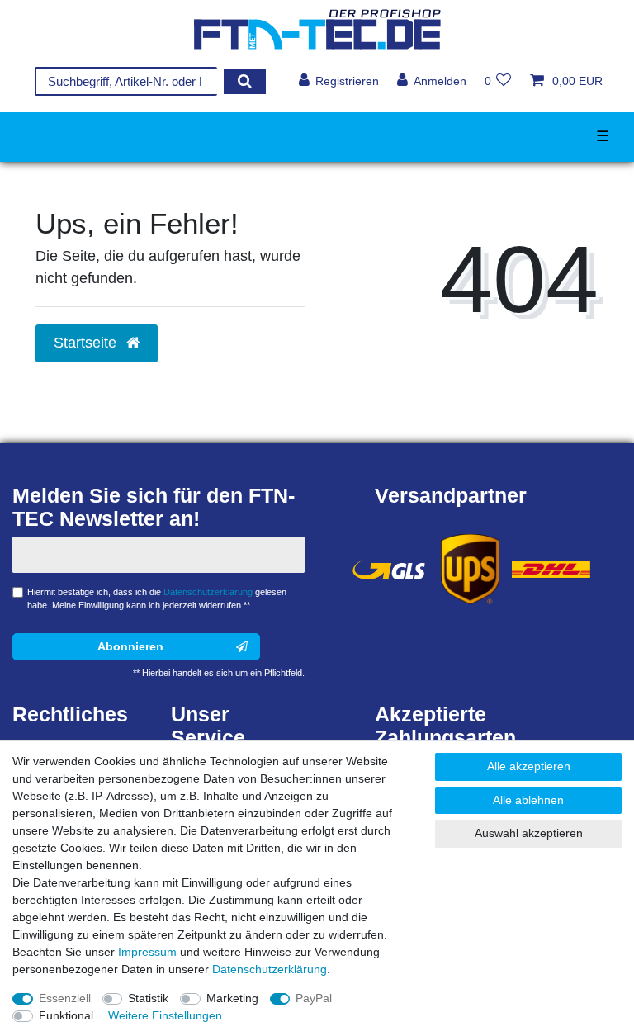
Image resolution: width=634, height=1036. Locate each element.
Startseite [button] (87, 342)
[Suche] (245, 81)
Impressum (147, 951)
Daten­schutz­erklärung (269, 969)
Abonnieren (130, 646)
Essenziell (65, 998)
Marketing (232, 998)
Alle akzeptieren (528, 766)
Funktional (66, 1015)
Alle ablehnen (528, 800)
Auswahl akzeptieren (529, 833)
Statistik (148, 998)
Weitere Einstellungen (165, 1015)
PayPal (314, 998)
